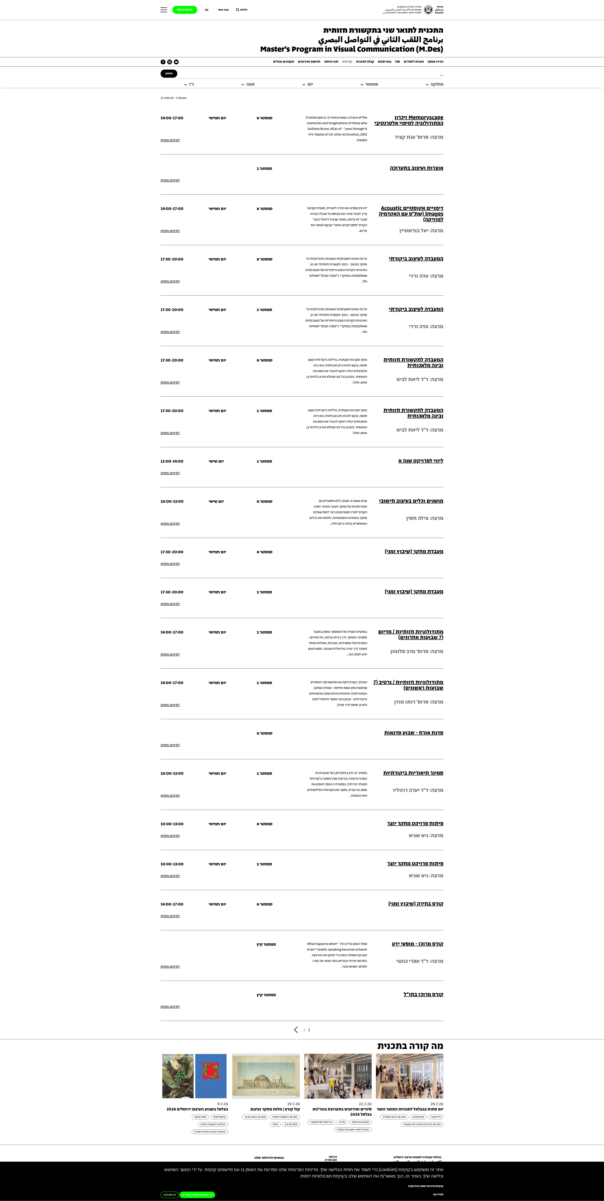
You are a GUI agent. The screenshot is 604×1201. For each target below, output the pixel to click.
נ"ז (191, 84)
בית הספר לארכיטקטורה (321, 1122)
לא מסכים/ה (169, 1195)
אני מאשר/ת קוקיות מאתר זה (197, 1195)
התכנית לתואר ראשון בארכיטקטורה (353, 1129)
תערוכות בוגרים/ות (360, 1122)
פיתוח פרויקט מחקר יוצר (415, 823)
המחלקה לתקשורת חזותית (213, 1124)
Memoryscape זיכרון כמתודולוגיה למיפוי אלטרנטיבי (408, 120)
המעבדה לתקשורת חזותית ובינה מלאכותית (413, 362)
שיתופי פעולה (219, 1117)
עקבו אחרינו (331, 1159)
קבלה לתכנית (365, 61)
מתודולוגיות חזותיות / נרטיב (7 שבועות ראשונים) (408, 685)
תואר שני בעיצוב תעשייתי (394, 1117)
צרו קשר (333, 1156)
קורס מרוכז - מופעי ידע (417, 944)
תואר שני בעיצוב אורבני (255, 1117)
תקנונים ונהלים (283, 61)
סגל (397, 61)
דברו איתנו (331, 61)
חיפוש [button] (243, 10)
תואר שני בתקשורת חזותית (284, 1117)
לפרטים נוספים (170, 140)
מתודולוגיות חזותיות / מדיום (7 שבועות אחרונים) (410, 634)
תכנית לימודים (414, 61)
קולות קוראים (291, 1124)
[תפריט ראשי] (163, 9)
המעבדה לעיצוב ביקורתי (416, 259)
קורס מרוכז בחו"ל (423, 994)
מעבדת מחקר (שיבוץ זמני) (414, 551)
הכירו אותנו (435, 61)
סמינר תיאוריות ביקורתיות (413, 773)
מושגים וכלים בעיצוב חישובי (411, 501)
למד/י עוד (438, 1194)
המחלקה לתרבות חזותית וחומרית (210, 1131)
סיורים (342, 1122)
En (206, 10)
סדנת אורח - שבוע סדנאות (413, 733)
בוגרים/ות (384, 61)
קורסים (347, 61)
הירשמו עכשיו (185, 10)
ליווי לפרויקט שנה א (420, 461)
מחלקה (437, 84)
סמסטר (371, 84)
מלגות (275, 1124)
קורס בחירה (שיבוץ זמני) (415, 904)
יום (310, 84)
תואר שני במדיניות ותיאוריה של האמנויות (422, 1124)
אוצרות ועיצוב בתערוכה (416, 168)
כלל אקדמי (436, 1117)
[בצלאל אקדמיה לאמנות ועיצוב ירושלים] (412, 10)
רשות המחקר (200, 1117)
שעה (250, 84)
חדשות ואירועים (309, 61)
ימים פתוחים (418, 1117)
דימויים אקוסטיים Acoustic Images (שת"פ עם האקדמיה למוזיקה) (411, 214)
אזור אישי (223, 10)
